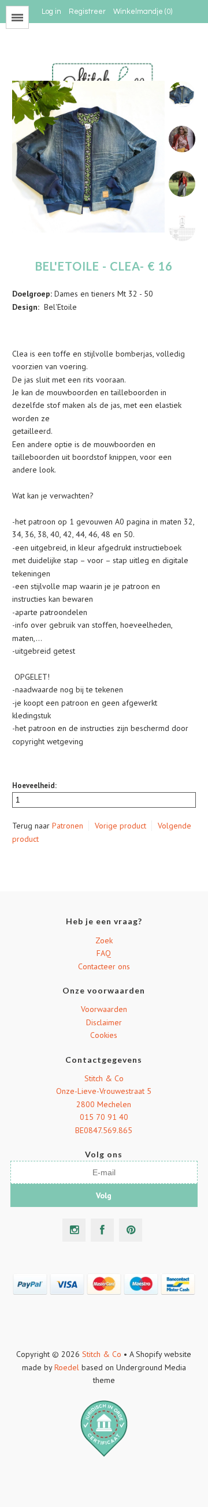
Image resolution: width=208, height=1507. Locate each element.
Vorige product (120, 825)
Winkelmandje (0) (142, 12)
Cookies (103, 1035)
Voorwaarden (104, 1009)
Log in (51, 12)
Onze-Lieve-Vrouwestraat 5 (103, 1091)
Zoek (104, 940)
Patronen (67, 825)
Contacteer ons (104, 966)
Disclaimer (104, 1022)
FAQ (103, 953)
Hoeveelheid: (34, 785)
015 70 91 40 (104, 1117)
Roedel (66, 1367)
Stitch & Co (104, 1078)
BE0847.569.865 (103, 1130)
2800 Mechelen (103, 1104)
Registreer (87, 12)
